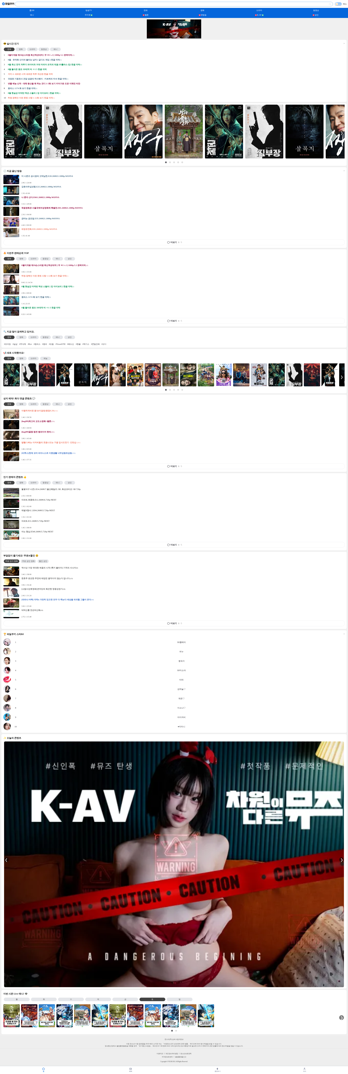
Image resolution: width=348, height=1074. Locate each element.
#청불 (78, 344)
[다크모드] (338, 4)
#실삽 (15, 344)
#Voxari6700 (60, 344)
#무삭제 (22, 344)
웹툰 (147, 15)
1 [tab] (165, 36)
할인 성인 (43, 561)
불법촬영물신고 (180, 1057)
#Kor (30, 344)
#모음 (51, 344)
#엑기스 (86, 344)
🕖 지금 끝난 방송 (174, 171)
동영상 (316, 10)
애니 (32, 15)
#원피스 (37, 344)
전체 (145, 10)
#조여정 (7, 344)
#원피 (44, 344)
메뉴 (345, 4)
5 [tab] (182, 36)
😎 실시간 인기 (174, 43)
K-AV (259, 15)
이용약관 (160, 1054)
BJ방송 (203, 15)
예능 (45, 358)
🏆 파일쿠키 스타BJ (174, 634)
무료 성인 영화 (28, 561)
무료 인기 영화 (11, 561)
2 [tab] (170, 36)
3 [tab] (174, 36)
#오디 (104, 344)
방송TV (89, 10)
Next (341, 132)
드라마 (259, 10)
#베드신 (70, 344)
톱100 (31, 10)
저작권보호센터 (167, 1057)
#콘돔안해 (95, 344)
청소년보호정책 (185, 1054)
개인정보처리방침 (171, 1054)
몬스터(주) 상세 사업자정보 (174, 1039)
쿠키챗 (87, 15)
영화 (202, 10)
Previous (6, 132)
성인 (317, 15)
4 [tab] (178, 36)
